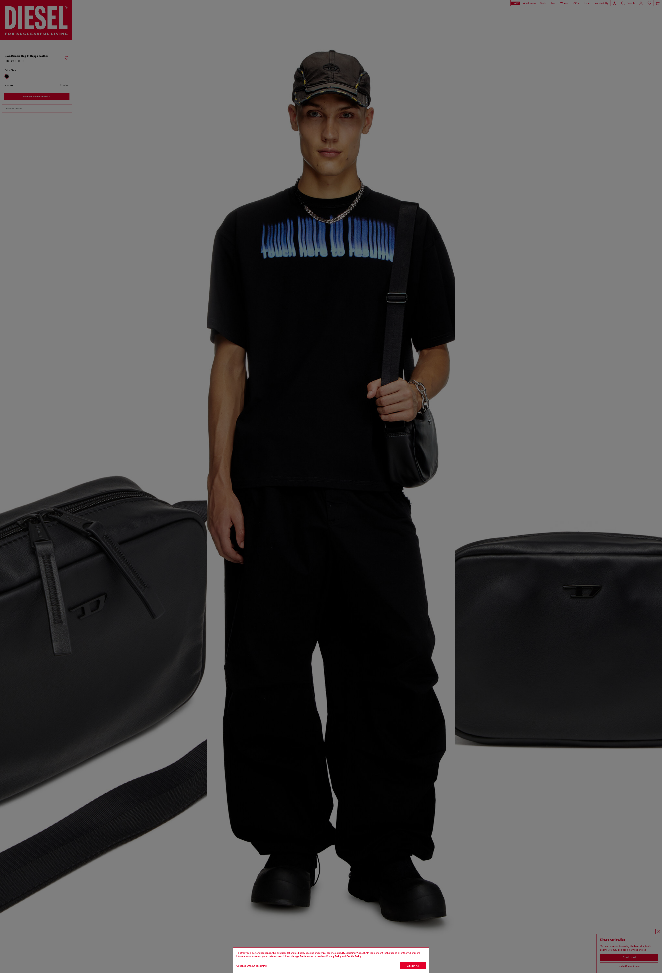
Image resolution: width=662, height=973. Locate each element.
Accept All (413, 965)
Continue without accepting (251, 965)
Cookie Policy (354, 956)
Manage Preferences (301, 956)
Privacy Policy (333, 956)
